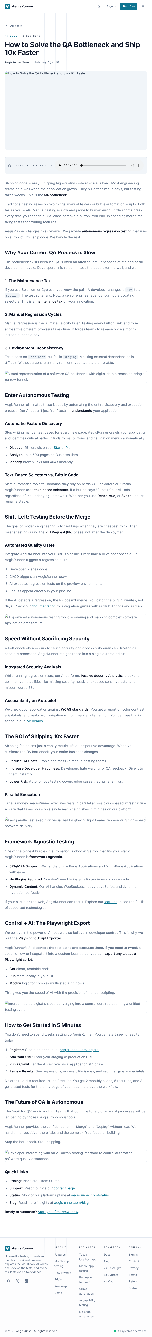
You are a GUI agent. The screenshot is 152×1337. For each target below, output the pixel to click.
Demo (58, 1292)
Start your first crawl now (58, 1212)
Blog (107, 1261)
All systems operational (132, 1331)
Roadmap (60, 1286)
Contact (134, 1261)
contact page (64, 1188)
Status (133, 1288)
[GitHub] (9, 1281)
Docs (107, 1254)
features (110, 902)
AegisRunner (22, 6)
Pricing (58, 1279)
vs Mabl (109, 1281)
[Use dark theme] (99, 6)
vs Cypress (111, 1274)
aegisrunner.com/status (90, 1195)
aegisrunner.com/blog (71, 1203)
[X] (17, 1281)
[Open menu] (143, 6)
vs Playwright (112, 1268)
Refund (133, 1281)
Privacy (134, 1268)
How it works (62, 1272)
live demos (34, 721)
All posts (16, 25)
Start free (128, 6)
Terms (133, 1274)
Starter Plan (63, 448)
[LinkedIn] (26, 1281)
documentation (44, 606)
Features (60, 1254)
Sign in (111, 6)
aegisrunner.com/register (79, 1050)
